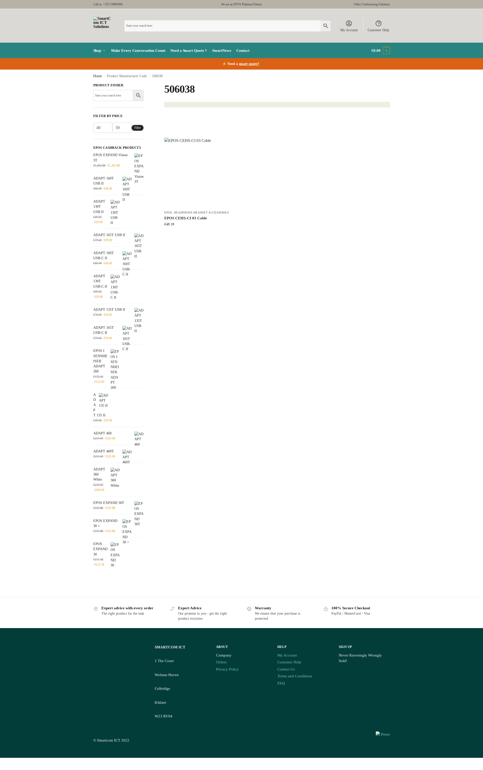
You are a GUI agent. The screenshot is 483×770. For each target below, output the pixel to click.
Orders (221, 662)
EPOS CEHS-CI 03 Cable (185, 218)
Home (97, 76)
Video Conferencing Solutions (372, 4)
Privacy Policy (227, 669)
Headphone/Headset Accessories (201, 212)
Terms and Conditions (294, 676)
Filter (137, 127)
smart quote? (249, 64)
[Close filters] (145, 85)
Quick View (199, 235)
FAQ (281, 683)
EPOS (168, 212)
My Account (349, 30)
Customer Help (378, 30)
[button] (380, 50)
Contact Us (286, 669)
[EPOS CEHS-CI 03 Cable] (199, 173)
